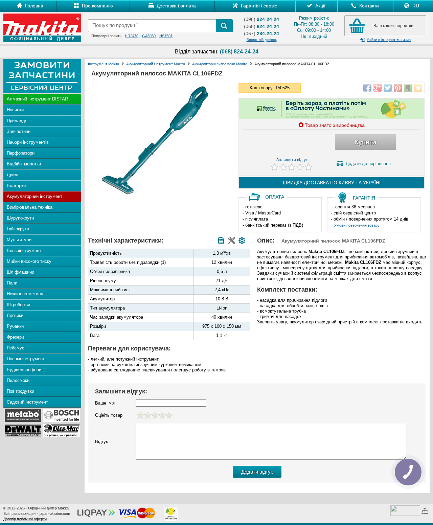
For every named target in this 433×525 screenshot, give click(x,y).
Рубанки (15, 326)
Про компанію (97, 5)
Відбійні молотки (24, 163)
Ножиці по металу (25, 293)
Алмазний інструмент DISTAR (37, 98)
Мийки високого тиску (29, 261)
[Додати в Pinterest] (398, 88)
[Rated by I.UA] (405, 510)
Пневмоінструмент (26, 358)
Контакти (368, 5)
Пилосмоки (18, 380)
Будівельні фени (24, 369)
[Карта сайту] (426, 510)
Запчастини (18, 131)
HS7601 (166, 36)
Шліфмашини (20, 272)
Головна (33, 5)
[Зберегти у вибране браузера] (418, 88)
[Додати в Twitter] (388, 88)
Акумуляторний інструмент (34, 196)
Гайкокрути (18, 228)
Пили (12, 283)
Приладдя (17, 120)
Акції (319, 5)
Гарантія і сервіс (258, 5)
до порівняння (368, 163)
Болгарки (16, 185)
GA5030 (149, 36)
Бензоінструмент (24, 250)
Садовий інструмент (27, 402)
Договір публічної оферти (25, 519)
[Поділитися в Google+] (377, 88)
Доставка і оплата (175, 5)
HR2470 (131, 36)
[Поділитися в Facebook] (367, 88)
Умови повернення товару (357, 225)
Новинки (15, 109)
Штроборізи (18, 304)
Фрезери (15, 337)
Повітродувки (20, 391)
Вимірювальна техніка (29, 207)
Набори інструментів (28, 142)
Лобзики (15, 315)
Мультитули (19, 239)
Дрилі (12, 174)
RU (415, 5)
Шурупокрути (20, 218)
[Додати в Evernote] (408, 88)
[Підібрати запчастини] (241, 240)
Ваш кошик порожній (393, 25)
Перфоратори (21, 153)
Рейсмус (15, 347)
